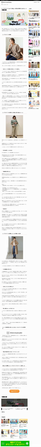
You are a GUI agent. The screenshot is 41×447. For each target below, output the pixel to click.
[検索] (39, 0)
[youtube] (37, 0)
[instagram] (35, 0)
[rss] (38, 0)
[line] (36, 0)
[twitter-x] (34, 0)
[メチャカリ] (6, 2)
